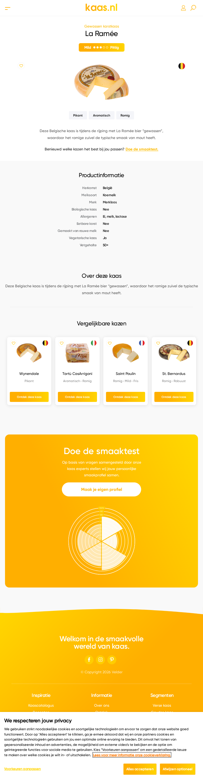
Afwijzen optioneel (177, 769)
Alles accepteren (140, 769)
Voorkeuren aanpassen (22, 768)
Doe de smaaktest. (142, 149)
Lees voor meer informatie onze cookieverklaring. (132, 755)
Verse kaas (162, 705)
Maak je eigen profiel (101, 489)
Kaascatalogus (41, 705)
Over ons (101, 705)
